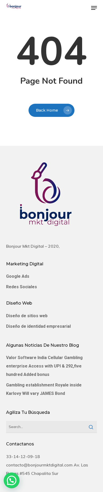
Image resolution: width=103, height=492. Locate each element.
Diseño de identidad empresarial (38, 326)
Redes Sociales (21, 286)
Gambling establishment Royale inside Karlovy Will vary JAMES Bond (44, 389)
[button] (94, 8)
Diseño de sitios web (27, 315)
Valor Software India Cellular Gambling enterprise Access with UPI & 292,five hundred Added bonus (44, 366)
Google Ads (17, 276)
